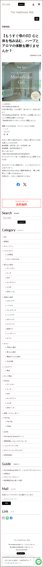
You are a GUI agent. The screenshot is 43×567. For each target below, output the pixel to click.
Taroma (6, 381)
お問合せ (7, 473)
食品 (8, 370)
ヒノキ (9, 273)
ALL (5, 237)
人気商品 (10, 254)
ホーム (9, 338)
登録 (6, 503)
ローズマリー (11, 282)
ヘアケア (10, 305)
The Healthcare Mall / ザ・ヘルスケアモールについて (22, 470)
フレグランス (11, 310)
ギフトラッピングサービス (13, 450)
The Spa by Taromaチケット (14, 436)
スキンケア (10, 301)
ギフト (6, 344)
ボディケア (10, 319)
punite (6, 432)
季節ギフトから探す (14, 357)
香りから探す (8, 265)
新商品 (6, 241)
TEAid (9, 426)
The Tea (7, 418)
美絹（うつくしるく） (11, 413)
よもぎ (9, 287)
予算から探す (11, 347)
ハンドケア (10, 315)
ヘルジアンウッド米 (11, 446)
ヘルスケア (8, 367)
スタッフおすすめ (13, 259)
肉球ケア (10, 329)
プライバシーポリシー (11, 477)
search (21, 4)
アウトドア (10, 324)
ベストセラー (8, 251)
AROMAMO (8, 455)
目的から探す (8, 297)
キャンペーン (8, 246)
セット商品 (8, 376)
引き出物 (10, 361)
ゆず (8, 278)
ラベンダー (10, 268)
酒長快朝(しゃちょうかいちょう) (15, 441)
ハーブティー (11, 333)
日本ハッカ (10, 291)
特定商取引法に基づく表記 (13, 480)
